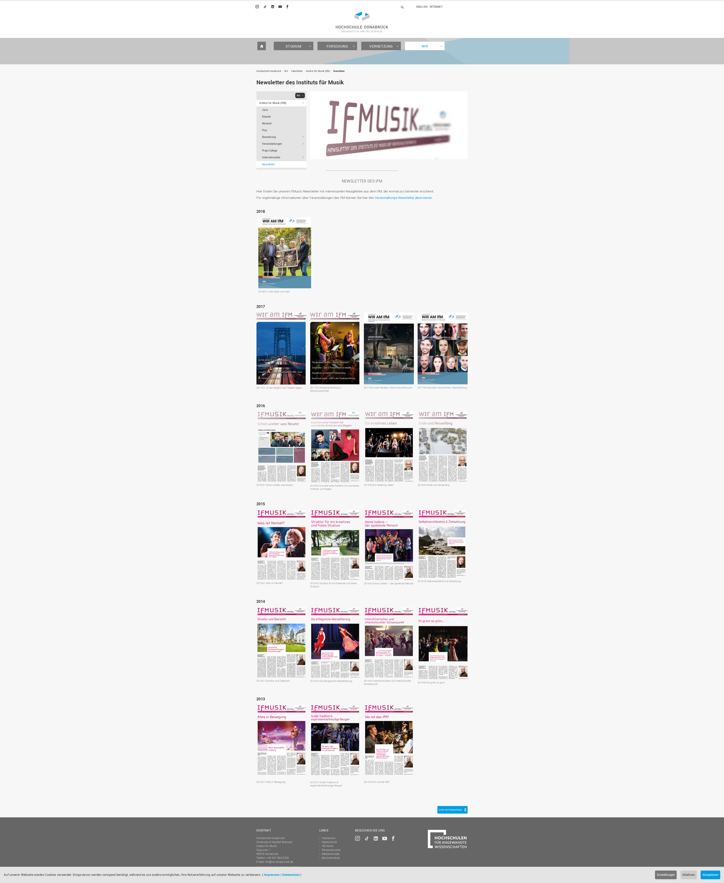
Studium (293, 46)
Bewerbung (269, 137)
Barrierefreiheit (331, 858)
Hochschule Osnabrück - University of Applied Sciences (362, 22)
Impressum (272, 875)
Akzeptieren (710, 875)
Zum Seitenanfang (450, 809)
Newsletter (339, 70)
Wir (425, 46)
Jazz (265, 110)
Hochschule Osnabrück (268, 70)
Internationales (271, 157)
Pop (264, 130)
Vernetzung (381, 46)
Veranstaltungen (272, 143)
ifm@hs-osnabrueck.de (279, 862)
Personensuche (331, 850)
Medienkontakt (331, 854)
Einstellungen (666, 875)
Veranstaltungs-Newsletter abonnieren (403, 197)
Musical (267, 123)
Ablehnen (688, 875)
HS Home (327, 846)
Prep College (269, 150)
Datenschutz (291, 875)
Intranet (436, 6)
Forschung (337, 46)
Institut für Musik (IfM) (318, 70)
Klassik (266, 116)
